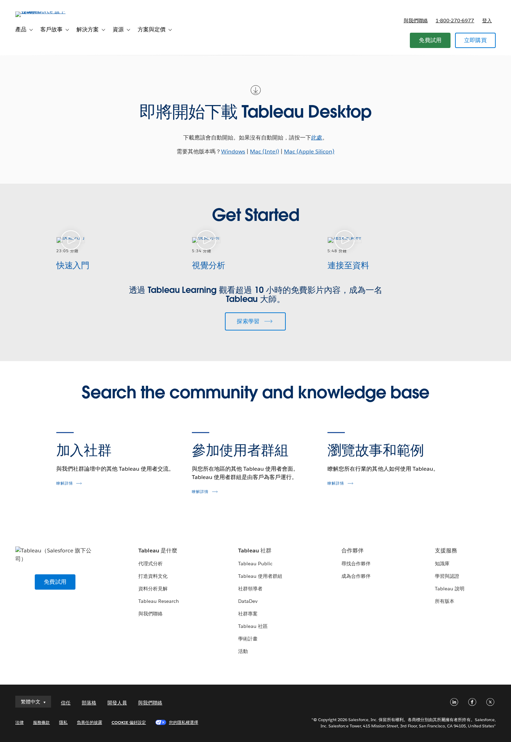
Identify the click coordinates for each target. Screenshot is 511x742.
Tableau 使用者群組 (260, 576)
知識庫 (442, 563)
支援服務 (446, 550)
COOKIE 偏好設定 (129, 722)
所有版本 (444, 601)
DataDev (248, 601)
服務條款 (41, 722)
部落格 (89, 703)
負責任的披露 (89, 722)
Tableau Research (158, 601)
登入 (487, 20)
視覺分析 (208, 265)
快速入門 (73, 265)
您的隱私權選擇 (183, 722)
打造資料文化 (153, 576)
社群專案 (248, 614)
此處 (316, 137)
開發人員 (117, 703)
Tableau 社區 (253, 626)
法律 (19, 722)
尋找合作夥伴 (356, 563)
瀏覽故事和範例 (375, 450)
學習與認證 (447, 576)
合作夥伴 (352, 550)
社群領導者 (250, 588)
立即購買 (475, 40)
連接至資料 (348, 265)
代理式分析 (150, 563)
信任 (66, 703)
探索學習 (248, 321)
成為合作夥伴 (356, 576)
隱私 (63, 722)
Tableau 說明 (449, 588)
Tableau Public (255, 563)
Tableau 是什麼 (157, 550)
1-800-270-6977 (455, 20)
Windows (233, 151)
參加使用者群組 (240, 450)
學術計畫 (248, 639)
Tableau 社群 (254, 550)
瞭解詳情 (64, 483)
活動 (243, 651)
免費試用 (430, 40)
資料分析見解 (153, 588)
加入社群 (84, 450)
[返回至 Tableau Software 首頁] (41, 11)
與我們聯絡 (416, 20)
